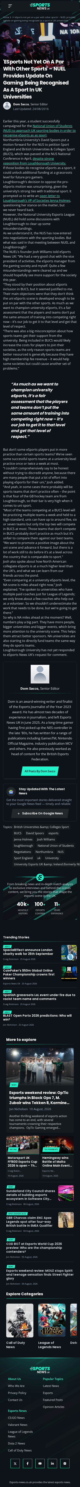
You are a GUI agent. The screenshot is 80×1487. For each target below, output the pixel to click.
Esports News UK (49, 1170)
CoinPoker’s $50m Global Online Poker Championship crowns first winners (29, 974)
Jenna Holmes (23, 839)
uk (39, 858)
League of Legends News (49, 1345)
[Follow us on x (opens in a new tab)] (15, 1463)
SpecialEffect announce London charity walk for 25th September (28, 952)
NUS (60, 852)
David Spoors (35, 833)
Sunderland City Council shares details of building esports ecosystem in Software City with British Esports (30, 1197)
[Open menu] (10, 6)
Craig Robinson (15, 1170)
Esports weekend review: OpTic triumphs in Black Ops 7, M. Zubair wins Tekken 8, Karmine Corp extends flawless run (39, 1100)
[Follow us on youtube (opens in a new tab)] (40, 1463)
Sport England (23, 858)
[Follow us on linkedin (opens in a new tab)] (52, 1463)
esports (53, 833)
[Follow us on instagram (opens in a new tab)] (65, 1463)
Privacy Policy (17, 1393)
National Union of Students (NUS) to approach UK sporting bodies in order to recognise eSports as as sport (39, 130)
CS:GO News (16, 1418)
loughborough (23, 845)
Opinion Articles (53, 1407)
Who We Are (16, 1386)
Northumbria (44, 852)
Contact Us (15, 1400)
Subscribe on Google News (42, 813)
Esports (48, 1393)
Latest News (51, 1386)
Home (6, 17)
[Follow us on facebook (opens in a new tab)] (27, 1463)
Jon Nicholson (18, 1109)
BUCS (17, 833)
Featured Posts (53, 1400)
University (52, 858)
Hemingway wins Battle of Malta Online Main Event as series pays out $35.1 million (56, 1165)
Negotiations (22, 852)
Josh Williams (46, 839)
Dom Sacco (21, 104)
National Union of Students (56, 845)
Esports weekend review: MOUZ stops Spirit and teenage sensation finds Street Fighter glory (40, 1274)
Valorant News (17, 1425)
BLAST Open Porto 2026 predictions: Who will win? (37, 1018)
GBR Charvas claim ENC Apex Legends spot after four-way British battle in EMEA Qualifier (29, 1222)
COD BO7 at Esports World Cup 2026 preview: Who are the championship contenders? (34, 1248)
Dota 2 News (16, 1443)
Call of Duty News (15, 1345)
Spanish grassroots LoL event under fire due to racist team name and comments (39, 997)
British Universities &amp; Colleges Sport (41, 827)
